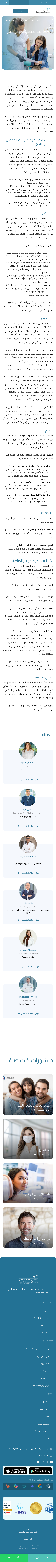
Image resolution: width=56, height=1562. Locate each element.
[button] (5, 11)
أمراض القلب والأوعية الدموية (37, 1349)
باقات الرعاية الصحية (41, 1318)
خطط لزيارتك (44, 1409)
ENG (4, 2)
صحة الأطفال (43, 1371)
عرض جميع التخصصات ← (39, 1385)
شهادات (45, 1333)
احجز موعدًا (20, 11)
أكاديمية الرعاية (43, 1424)
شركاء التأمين (44, 1325)
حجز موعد (45, 1311)
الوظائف (46, 1417)
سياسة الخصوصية (42, 1431)
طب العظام (44, 1378)
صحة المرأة (45, 1364)
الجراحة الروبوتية (43, 1356)
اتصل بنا (46, 1438)
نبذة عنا (46, 1402)
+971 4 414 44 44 (40, 1456)
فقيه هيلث (42, 2)
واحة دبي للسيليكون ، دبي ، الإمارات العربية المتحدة (26, 1448)
